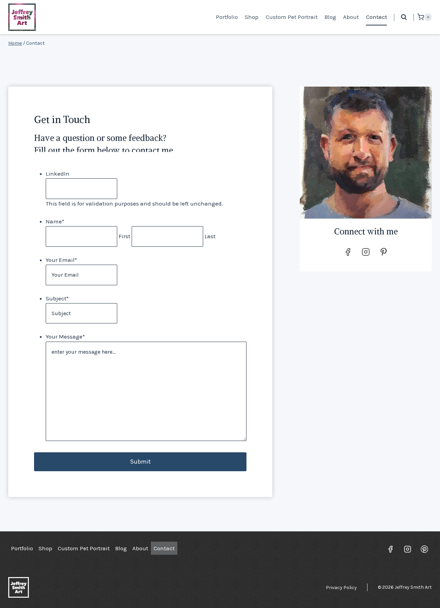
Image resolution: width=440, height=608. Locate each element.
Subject (57, 298)
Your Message (65, 336)
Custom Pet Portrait (292, 16)
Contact (376, 16)
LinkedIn (57, 173)
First (124, 236)
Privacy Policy (341, 587)
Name (55, 221)
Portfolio (227, 16)
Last (210, 236)
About (351, 16)
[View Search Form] (404, 17)
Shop (251, 16)
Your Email (61, 259)
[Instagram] (407, 549)
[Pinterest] (424, 549)
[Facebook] (390, 549)
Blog (330, 16)
